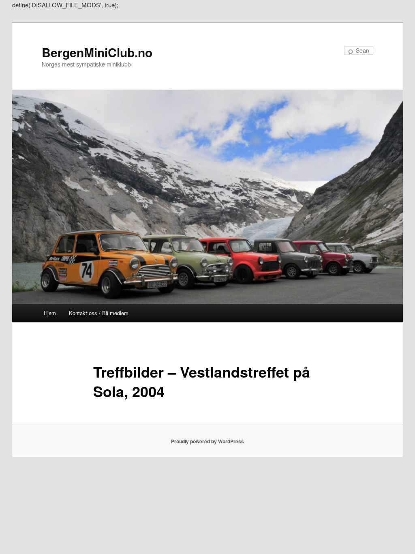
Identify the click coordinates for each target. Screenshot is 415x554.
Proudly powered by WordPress (207, 441)
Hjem (50, 313)
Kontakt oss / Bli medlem (98, 313)
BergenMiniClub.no (97, 52)
